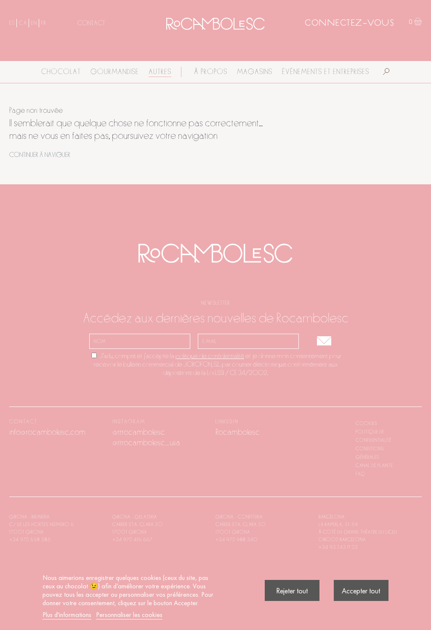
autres (160, 72)
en (34, 23)
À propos (210, 72)
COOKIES (367, 423)
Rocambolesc (238, 432)
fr (43, 23)
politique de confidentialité (210, 356)
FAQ (360, 473)
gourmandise (114, 72)
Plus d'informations (67, 614)
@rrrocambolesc (138, 432)
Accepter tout (361, 590)
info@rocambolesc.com (47, 432)
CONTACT (91, 23)
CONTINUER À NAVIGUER (39, 155)
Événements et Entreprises (325, 72)
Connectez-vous (349, 23)
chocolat (61, 72)
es (11, 23)
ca (23, 23)
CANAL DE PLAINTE (374, 465)
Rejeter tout (292, 590)
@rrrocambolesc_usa (146, 443)
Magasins (254, 72)
